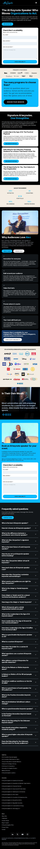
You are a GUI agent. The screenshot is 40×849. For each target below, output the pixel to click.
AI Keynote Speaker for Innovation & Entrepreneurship (14, 797)
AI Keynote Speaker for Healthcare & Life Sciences (13, 791)
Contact (3, 829)
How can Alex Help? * (8, 46)
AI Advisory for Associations (8, 766)
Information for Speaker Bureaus (9, 768)
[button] (36, 3)
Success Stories (5, 820)
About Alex (4, 816)
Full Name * (5, 34)
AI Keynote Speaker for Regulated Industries (12, 803)
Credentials (4, 818)
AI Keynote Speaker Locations (8, 772)
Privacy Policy (5, 827)
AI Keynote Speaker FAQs (8, 825)
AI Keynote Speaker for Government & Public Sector (14, 788)
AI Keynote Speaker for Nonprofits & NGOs (12, 800)
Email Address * (6, 40)
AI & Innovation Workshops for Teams (10, 759)
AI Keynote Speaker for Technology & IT (11, 808)
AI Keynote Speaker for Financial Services (11, 786)
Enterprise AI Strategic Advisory (9, 763)
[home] (7, 2)
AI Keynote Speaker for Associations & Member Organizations (16, 783)
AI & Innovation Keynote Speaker (9, 757)
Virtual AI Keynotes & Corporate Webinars (11, 761)
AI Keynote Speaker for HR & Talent (10, 794)
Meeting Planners (6, 770)
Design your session (15, 102)
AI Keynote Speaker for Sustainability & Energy (13, 805)
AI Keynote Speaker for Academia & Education (12, 780)
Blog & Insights (5, 822)
